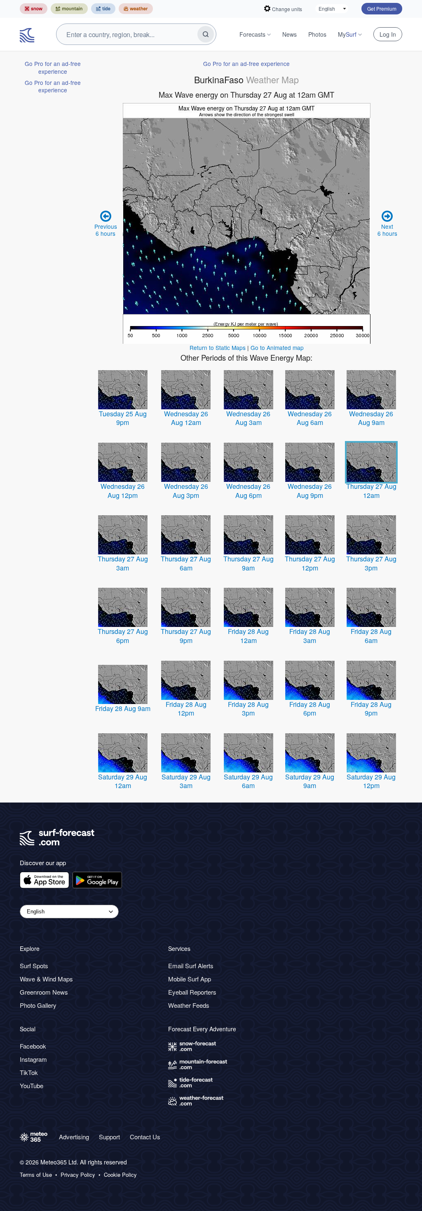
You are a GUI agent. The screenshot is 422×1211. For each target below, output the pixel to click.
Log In (388, 34)
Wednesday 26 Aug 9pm (310, 490)
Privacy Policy (78, 1174)
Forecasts (252, 34)
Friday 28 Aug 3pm (248, 708)
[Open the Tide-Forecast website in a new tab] (103, 8)
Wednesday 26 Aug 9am (371, 418)
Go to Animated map (277, 347)
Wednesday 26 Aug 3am (248, 418)
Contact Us (145, 1136)
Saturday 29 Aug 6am (248, 781)
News (289, 34)
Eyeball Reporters (192, 992)
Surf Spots (34, 965)
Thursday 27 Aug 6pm (123, 636)
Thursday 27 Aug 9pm (186, 636)
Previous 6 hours (105, 229)
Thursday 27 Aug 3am (123, 563)
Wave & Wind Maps (46, 978)
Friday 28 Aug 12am (248, 636)
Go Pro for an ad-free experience (53, 67)
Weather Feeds (188, 1005)
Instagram (33, 1059)
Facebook (33, 1046)
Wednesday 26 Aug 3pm (186, 490)
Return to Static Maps (218, 347)
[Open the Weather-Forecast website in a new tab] (136, 8)
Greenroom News (44, 992)
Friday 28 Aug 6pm (309, 708)
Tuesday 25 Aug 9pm (123, 418)
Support (109, 1136)
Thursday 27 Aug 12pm (310, 563)
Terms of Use (36, 1174)
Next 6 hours (387, 229)
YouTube (31, 1085)
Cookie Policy (120, 1174)
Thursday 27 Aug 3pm (371, 563)
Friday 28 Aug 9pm (371, 708)
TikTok (29, 1072)
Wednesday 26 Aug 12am (186, 418)
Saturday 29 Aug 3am (186, 781)
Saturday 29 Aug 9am (309, 781)
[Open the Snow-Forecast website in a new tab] (33, 8)
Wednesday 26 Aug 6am (310, 418)
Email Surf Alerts (190, 965)
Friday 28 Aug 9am (122, 708)
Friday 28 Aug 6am (371, 636)
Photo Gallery (38, 1005)
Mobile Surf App (189, 978)
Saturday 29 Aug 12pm (371, 781)
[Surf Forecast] (28, 34)
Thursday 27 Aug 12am (371, 490)
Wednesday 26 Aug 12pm (123, 490)
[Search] (205, 34)
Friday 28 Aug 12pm (186, 708)
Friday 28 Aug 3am (309, 636)
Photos (317, 34)
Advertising (74, 1136)
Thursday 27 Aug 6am (186, 563)
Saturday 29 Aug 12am (122, 781)
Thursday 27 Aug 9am (248, 563)
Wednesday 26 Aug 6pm (248, 490)
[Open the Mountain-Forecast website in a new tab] (69, 8)
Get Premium (381, 8)
